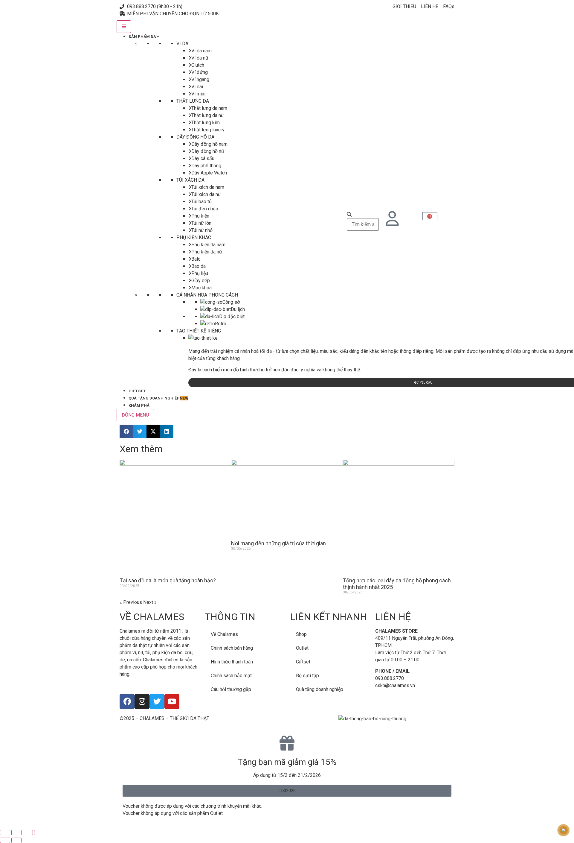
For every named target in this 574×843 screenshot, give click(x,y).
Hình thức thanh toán (232, 662)
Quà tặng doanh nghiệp (319, 689)
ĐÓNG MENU (135, 415)
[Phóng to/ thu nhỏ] (5, 832)
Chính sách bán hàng (232, 648)
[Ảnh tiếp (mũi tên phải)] (16, 840)
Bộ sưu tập (307, 675)
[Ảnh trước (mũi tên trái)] (5, 840)
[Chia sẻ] (28, 832)
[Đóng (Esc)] (39, 832)
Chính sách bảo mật (231, 675)
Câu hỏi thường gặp (231, 689)
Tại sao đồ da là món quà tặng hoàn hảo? (168, 580)
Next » (150, 602)
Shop (301, 634)
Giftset (303, 662)
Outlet (302, 648)
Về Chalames (224, 634)
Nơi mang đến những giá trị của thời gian (278, 543)
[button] (126, 431)
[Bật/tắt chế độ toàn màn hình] (16, 832)
